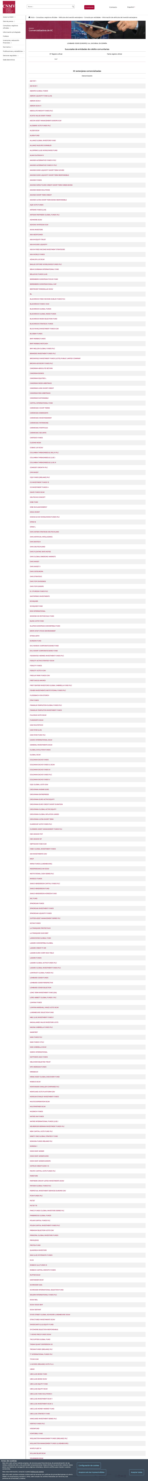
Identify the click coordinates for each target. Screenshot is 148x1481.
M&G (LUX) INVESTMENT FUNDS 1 (42, 1017)
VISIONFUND (34, 1428)
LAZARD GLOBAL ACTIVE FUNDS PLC (43, 963)
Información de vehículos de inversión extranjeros (119, 17)
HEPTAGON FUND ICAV (38, 844)
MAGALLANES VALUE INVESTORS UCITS (44, 1022)
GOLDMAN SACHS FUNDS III (40, 770)
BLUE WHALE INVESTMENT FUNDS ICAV (44, 329)
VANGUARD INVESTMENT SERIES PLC (43, 1419)
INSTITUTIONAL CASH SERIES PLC (42, 874)
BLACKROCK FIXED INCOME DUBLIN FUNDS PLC (47, 299)
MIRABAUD (34, 1072)
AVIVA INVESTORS (36, 230)
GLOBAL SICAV (35, 755)
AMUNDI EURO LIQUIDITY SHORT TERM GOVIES (47, 170)
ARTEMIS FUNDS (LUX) (38, 210)
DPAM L (33, 527)
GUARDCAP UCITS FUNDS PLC (41, 824)
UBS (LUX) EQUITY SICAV (39, 1389)
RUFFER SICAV (35, 1275)
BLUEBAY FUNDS (36, 334)
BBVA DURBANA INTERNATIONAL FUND (44, 269)
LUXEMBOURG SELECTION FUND (42, 1012)
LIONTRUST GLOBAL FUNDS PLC (41, 973)
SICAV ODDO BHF (36, 1305)
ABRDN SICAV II (35, 106)
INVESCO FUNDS (36, 879)
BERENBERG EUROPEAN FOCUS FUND (44, 279)
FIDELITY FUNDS (36, 665)
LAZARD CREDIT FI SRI (38, 948)
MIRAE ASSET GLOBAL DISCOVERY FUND (45, 1077)
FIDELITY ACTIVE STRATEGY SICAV (42, 661)
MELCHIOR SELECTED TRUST (40, 1062)
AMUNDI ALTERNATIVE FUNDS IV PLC (43, 165)
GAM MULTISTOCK (36, 725)
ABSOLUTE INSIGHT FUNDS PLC (41, 111)
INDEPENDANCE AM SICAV (39, 869)
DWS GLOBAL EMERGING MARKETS (43, 556)
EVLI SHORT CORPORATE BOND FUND (44, 651)
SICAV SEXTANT (35, 1310)
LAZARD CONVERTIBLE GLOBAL (41, 943)
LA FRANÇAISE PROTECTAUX (40, 928)
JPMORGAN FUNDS (37, 903)
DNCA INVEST (35, 512)
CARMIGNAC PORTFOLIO (39, 428)
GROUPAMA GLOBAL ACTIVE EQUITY (43, 809)
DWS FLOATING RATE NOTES (40, 552)
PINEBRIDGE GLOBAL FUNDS (40, 1215)
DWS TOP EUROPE (37, 586)
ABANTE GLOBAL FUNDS (39, 91)
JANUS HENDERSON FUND (39, 888)
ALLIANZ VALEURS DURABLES (40, 145)
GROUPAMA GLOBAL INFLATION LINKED (44, 814)
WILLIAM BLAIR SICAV (38, 1453)
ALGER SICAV (34, 130)
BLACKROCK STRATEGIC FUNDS (41, 324)
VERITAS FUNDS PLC (37, 1423)
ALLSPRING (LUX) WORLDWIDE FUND (43, 150)
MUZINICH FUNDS (36, 1111)
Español (130, 7)
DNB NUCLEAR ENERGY (38, 507)
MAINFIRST (34, 1032)
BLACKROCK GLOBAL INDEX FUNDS (43, 314)
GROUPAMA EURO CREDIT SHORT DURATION (46, 804)
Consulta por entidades (92, 17)
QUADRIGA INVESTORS (38, 1250)
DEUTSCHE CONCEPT (37, 497)
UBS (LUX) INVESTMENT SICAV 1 (41, 1399)
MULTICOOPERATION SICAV (40, 1101)
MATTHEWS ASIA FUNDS (39, 1057)
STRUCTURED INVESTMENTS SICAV (42, 1319)
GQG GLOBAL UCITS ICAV (39, 784)
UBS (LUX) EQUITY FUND (39, 1384)
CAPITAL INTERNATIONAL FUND (41, 403)
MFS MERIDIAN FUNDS (38, 1067)
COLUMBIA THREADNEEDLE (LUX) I (42, 457)
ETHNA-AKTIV (34, 636)
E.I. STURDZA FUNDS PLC (39, 591)
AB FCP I (33, 81)
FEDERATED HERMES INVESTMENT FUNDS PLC (47, 656)
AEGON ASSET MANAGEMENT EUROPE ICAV (45, 121)
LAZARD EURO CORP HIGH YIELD (42, 953)
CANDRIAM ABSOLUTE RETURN (41, 368)
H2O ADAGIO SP (36, 839)
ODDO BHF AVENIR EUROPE (40, 1161)
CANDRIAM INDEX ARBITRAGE (41, 383)
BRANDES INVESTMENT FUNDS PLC (43, 353)
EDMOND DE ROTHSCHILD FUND (42, 616)
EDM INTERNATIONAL (37, 611)
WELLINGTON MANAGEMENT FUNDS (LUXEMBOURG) (49, 1443)
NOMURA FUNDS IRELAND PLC (41, 1141)
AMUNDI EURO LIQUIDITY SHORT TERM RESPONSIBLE (49, 175)
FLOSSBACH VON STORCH (39, 695)
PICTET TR (33, 1205)
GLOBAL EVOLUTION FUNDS (40, 750)
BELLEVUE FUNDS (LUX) (38, 274)
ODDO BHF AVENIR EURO (39, 1156)
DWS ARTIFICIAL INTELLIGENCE (41, 537)
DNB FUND (34, 502)
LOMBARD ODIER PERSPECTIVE (41, 983)
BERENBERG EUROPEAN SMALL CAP (43, 284)
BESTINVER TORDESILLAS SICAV (41, 289)
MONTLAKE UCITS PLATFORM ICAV (42, 1092)
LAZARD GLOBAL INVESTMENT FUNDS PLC (45, 968)
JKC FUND (33, 898)
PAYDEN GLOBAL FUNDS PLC (40, 1186)
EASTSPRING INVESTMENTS (40, 596)
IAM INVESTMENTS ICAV (38, 854)
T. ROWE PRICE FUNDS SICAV (40, 1334)
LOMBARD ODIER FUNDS (39, 978)
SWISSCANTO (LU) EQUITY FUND (42, 1324)
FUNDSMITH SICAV (36, 720)
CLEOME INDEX (35, 443)
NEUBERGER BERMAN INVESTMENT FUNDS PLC (47, 1126)
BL (31, 294)
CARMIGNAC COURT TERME (40, 408)
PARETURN (34, 1176)
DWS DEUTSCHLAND (37, 547)
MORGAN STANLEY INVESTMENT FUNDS (44, 1097)
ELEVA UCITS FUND (37, 621)
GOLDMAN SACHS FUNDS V (40, 779)
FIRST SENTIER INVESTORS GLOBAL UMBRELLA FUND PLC (51, 685)
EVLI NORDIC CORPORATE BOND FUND (44, 646)
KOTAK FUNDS (35, 923)
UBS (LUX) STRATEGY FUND (40, 1414)
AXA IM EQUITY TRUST (38, 239)
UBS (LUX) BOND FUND (38, 1374)
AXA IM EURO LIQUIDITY (38, 244)
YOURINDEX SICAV (36, 1458)
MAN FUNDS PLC (36, 1037)
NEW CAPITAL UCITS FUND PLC (41, 1131)
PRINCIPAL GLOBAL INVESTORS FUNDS (44, 1235)
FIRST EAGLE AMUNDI (38, 680)
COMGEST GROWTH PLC (39, 467)
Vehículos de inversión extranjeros (71, 17)
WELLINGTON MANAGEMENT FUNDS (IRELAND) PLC (48, 1438)
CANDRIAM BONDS (37, 373)
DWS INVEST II (35, 566)
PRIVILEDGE (34, 1240)
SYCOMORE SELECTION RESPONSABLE (44, 1329)
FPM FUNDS (34, 700)
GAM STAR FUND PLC (37, 735)
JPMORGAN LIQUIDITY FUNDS (41, 913)
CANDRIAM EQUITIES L (38, 378)
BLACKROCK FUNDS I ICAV (39, 304)
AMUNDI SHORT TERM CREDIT (41, 195)
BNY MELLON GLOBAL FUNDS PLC (42, 348)
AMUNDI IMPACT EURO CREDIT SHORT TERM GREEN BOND (51, 185)
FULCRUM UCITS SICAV (38, 715)
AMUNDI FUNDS (36, 180)
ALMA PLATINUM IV (37, 155)
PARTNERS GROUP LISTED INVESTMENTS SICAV (47, 1181)
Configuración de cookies (89, 1465)
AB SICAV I (33, 86)
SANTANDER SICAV (37, 1280)
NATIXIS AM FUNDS (37, 1116)
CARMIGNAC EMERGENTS (39, 413)
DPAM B (33, 522)
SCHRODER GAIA (36, 1285)
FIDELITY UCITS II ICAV (38, 670)
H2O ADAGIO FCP (36, 834)
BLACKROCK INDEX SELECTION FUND (43, 319)
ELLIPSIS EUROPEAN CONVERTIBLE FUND (45, 626)
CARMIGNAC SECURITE (38, 433)
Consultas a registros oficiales (46, 17)
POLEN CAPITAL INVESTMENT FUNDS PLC (45, 1225)
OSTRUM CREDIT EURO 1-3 (39, 1166)
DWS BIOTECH (35, 542)
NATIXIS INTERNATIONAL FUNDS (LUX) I (44, 1121)
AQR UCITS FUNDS (36, 205)
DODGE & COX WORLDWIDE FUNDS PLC (45, 517)
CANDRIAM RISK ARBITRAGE (40, 393)
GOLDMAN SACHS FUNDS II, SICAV (42, 765)
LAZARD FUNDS (35, 958)
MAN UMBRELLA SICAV (38, 1047)
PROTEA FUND (35, 1245)
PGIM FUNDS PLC (36, 1196)
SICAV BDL (34, 1300)
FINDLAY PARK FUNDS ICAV (40, 675)
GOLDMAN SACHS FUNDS (39, 760)
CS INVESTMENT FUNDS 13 (39, 482)
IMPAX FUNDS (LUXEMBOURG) (41, 864)
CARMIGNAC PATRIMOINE (39, 423)
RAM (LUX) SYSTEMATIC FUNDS (41, 1255)
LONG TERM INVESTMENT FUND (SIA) (43, 992)
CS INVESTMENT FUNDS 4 (39, 487)
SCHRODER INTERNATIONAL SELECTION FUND (47, 1290)
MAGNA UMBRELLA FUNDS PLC (41, 1027)
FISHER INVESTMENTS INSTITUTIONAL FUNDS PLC (48, 690)
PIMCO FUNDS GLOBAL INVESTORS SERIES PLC (47, 1210)
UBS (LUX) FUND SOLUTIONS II (41, 1394)
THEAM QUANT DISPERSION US (41, 1344)
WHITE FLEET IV (35, 1448)
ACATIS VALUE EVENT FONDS (40, 116)
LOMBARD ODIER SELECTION (40, 988)
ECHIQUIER (34, 601)
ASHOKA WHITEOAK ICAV (39, 225)
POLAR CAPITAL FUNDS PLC (40, 1220)
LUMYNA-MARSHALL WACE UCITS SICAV (44, 1007)
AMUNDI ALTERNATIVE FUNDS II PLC (43, 160)
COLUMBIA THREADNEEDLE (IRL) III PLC (44, 452)
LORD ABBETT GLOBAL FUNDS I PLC (43, 997)
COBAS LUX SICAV (36, 448)
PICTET (32, 1201)
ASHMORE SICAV (36, 220)
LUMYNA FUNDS (36, 1002)
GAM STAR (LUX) (36, 730)
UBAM (32, 1369)
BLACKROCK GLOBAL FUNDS (40, 309)
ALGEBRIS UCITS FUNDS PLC (40, 125)
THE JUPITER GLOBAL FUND (40, 1339)
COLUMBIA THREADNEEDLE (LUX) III (43, 462)
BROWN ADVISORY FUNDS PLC (41, 363)
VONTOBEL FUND (36, 1433)
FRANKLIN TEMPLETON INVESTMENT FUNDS (46, 710)
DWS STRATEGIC (36, 576)
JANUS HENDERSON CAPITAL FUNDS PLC (45, 883)
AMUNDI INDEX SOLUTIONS (40, 190)
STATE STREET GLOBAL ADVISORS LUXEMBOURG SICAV (50, 1314)
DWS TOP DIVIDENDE (38, 581)
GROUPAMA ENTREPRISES (39, 794)
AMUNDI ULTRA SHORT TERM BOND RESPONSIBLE (48, 200)
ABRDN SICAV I (35, 101)
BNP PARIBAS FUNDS (38, 339)
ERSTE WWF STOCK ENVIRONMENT (43, 631)
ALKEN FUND (34, 135)
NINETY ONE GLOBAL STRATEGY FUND (44, 1136)
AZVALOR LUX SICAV (37, 259)
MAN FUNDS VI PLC (37, 1042)
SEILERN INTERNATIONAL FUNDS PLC (43, 1295)
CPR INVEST (34, 472)
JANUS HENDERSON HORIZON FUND (43, 893)
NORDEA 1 (33, 1146)
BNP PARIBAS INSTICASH (39, 343)
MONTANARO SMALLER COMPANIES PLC (44, 1087)
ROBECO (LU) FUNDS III (38, 1265)
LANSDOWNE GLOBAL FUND (40, 938)
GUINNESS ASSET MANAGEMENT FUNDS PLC (46, 829)
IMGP (32, 859)
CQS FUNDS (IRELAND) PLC (40, 477)
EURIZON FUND (35, 641)
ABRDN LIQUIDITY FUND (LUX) (41, 96)
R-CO (32, 1260)
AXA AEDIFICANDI (36, 234)
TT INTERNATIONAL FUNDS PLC (41, 1354)
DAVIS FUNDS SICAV (37, 492)
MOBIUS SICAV (35, 1082)
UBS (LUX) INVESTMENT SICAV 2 (41, 1404)
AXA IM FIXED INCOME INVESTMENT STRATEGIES (47, 249)
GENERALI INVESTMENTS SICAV (41, 745)
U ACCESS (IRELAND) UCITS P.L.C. (42, 1364)
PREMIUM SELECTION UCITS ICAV (42, 1230)
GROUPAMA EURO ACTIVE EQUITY (42, 799)
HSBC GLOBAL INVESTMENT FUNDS (43, 849)
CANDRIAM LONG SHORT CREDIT (42, 388)
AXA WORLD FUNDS (37, 254)
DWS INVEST (34, 561)
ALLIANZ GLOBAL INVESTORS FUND (43, 140)
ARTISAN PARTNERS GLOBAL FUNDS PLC (45, 215)
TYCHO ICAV (34, 1359)
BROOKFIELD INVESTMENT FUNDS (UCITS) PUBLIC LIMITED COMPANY (55, 358)
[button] (13, 17)
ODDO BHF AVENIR (37, 1151)
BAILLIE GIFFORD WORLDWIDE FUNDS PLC (46, 264)
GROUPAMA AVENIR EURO (39, 789)
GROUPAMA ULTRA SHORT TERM (41, 819)
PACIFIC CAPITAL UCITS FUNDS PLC (42, 1171)
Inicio (33, 17)
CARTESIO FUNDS (36, 438)
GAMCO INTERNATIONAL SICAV (41, 740)
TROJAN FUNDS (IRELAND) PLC (41, 1349)
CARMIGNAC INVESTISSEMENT (41, 418)
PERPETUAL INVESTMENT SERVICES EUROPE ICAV (48, 1191)
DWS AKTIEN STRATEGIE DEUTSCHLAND (44, 532)
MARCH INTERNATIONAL (38, 1052)
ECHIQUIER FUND (36, 606)
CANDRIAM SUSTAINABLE (39, 398)
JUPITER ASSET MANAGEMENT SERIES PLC (45, 918)
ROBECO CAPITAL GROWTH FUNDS (43, 1270)
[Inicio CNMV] (9, 7)
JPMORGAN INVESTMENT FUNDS (42, 908)
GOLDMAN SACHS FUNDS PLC (41, 774)
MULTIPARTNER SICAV (38, 1106)
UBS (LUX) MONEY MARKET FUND (42, 1409)
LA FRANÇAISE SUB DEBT (39, 933)
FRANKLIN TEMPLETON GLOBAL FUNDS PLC (46, 705)
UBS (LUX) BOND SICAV (38, 1379)
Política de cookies (37, 1472)
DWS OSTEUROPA (36, 571)
